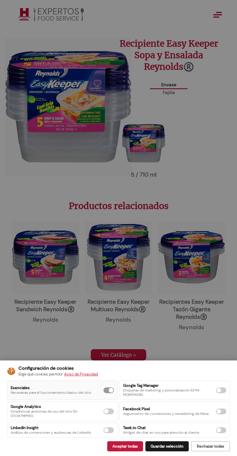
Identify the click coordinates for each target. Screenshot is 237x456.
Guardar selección (167, 446)
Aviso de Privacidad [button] (81, 374)
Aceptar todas (125, 446)
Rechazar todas (210, 446)
